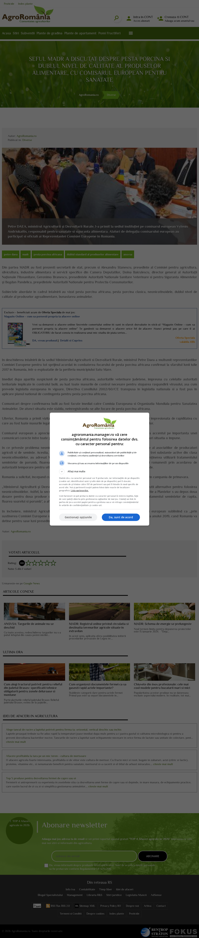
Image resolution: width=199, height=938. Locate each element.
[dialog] (99, 469)
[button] (99, 471)
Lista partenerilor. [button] (80, 490)
